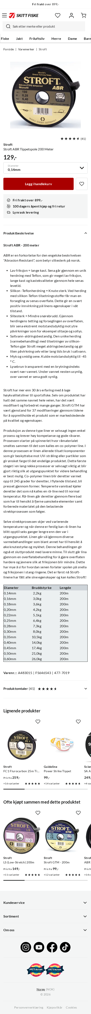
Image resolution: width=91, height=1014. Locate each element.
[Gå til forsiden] (24, 15)
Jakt (19, 38)
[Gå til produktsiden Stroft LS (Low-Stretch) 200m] (21, 835)
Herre (56, 38)
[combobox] (44, 26)
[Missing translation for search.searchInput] (7, 26)
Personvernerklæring (28, 1007)
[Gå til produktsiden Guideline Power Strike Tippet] (62, 744)
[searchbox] (48, 26)
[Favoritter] (58, 15)
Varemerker (26, 49)
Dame (72, 38)
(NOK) (45, 989)
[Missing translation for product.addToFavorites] (82, 184)
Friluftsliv (37, 38)
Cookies (71, 1007)
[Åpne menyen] (4, 15)
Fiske (5, 38)
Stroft (43, 49)
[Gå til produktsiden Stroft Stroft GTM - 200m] (62, 835)
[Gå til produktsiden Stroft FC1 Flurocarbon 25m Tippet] (21, 744)
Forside (8, 49)
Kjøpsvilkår (55, 1007)
